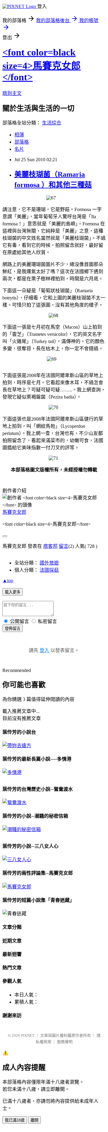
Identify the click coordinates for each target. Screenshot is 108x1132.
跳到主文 (12, 93)
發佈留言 (12, 628)
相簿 (19, 134)
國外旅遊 (49, 562)
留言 (63, 546)
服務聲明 (65, 1041)
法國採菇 (49, 570)
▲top (7, 580)
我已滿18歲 (15, 1120)
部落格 (21, 141)
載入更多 (12, 592)
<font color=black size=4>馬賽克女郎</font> (41, 64)
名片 (19, 149)
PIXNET (27, 1035)
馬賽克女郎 (14, 512)
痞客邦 (50, 546)
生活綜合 (51, 122)
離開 (34, 1120)
